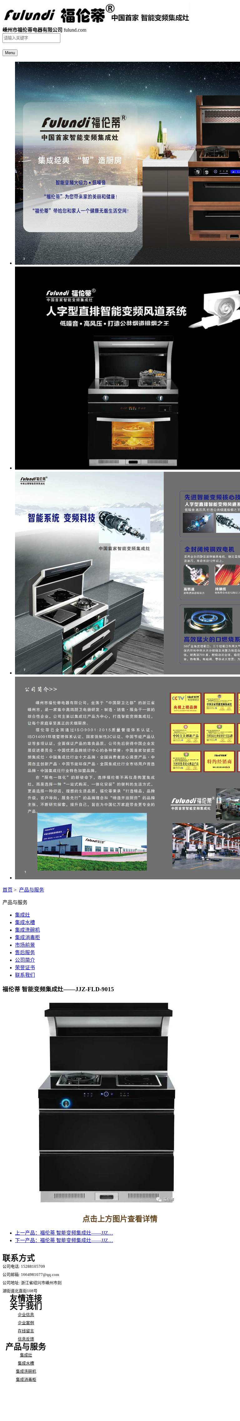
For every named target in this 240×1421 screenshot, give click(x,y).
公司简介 (25, 960)
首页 (7, 890)
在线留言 (26, 1331)
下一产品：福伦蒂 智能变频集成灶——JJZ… (64, 1240)
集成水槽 (25, 922)
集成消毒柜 (27, 937)
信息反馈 (26, 1339)
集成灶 (22, 915)
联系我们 (25, 975)
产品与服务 (31, 890)
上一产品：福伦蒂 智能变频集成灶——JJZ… (64, 1233)
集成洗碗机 (27, 930)
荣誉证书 (25, 967)
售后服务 (25, 952)
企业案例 (26, 1322)
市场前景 (25, 945)
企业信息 (26, 1314)
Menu (10, 52)
